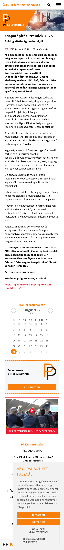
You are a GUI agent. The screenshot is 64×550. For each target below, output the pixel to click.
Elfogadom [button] (38, 515)
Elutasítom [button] (38, 521)
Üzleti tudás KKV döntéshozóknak (21, 4)
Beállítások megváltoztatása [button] (38, 530)
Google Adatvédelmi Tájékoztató (33, 540)
